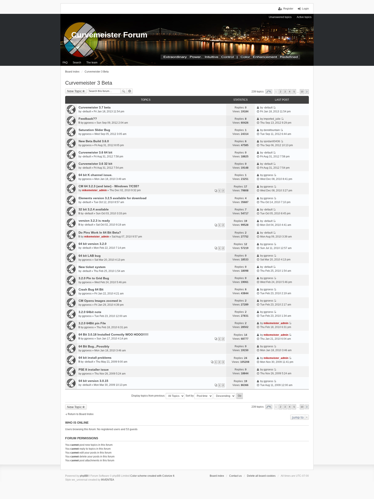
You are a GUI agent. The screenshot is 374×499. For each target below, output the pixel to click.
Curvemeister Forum (109, 34)
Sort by (189, 395)
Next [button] (307, 91)
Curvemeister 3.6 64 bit (95, 152)
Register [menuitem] (288, 8)
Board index (217, 475)
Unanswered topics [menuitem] (280, 17)
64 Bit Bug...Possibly (94, 346)
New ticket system (92, 267)
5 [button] (294, 91)
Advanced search (130, 91)
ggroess (89, 122)
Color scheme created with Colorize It (152, 475)
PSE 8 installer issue (94, 369)
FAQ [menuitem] (65, 62)
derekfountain (272, 130)
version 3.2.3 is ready (94, 220)
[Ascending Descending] (225, 396)
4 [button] (289, 91)
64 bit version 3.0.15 (93, 381)
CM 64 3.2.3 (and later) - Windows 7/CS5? (109, 186)
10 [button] (302, 91)
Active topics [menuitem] (304, 17)
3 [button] (285, 91)
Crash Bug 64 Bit (91, 289)
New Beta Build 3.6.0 (94, 141)
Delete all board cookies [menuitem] (261, 475)
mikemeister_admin (94, 190)
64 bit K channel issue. (95, 175)
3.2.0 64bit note (90, 312)
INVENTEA (107, 479)
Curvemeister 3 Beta (88, 83)
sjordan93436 (272, 141)
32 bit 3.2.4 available (94, 209)
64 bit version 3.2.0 (92, 243)
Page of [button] (268, 91)
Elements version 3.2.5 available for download (113, 198)
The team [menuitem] (91, 62)
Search (123, 91)
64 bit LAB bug (90, 255)
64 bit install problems (95, 357)
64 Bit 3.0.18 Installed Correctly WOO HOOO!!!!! (113, 334)
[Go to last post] (274, 107)
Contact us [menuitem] (235, 475)
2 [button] (280, 91)
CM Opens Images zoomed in (100, 300)
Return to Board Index (81, 414)
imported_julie (272, 118)
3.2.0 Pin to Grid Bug (94, 278)
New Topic (74, 91)
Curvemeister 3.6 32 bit (95, 163)
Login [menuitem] (305, 8)
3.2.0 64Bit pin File (92, 323)
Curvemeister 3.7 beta (95, 107)
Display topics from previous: (148, 395)
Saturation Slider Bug (94, 130)
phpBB (84, 475)
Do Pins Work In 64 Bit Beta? (100, 232)
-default (86, 111)
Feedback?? (88, 118)
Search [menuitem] (77, 62)
